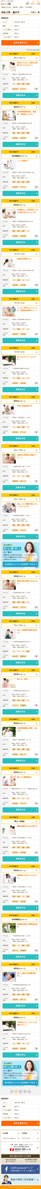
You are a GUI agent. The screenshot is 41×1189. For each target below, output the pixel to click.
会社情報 (5, 1133)
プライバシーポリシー (9, 1138)
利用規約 (24, 1133)
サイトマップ (26, 1138)
